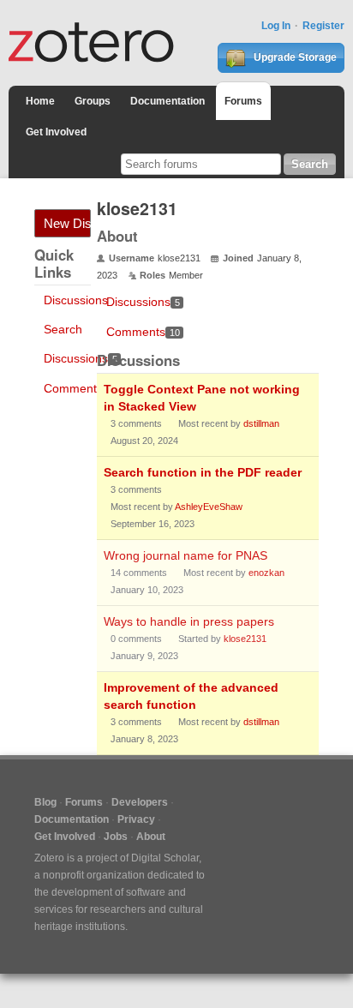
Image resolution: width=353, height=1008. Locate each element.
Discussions (76, 300)
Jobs (116, 837)
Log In (275, 26)
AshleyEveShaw (208, 506)
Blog (45, 802)
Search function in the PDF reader (203, 472)
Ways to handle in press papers (189, 621)
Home (40, 101)
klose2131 (245, 638)
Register (323, 26)
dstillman (261, 423)
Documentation (167, 101)
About (150, 837)
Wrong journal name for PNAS (185, 555)
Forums (243, 101)
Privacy (136, 819)
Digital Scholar (165, 858)
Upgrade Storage (294, 57)
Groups (93, 101)
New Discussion (67, 223)
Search (63, 329)
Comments (80, 388)
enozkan (266, 572)
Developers (139, 802)
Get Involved (56, 132)
